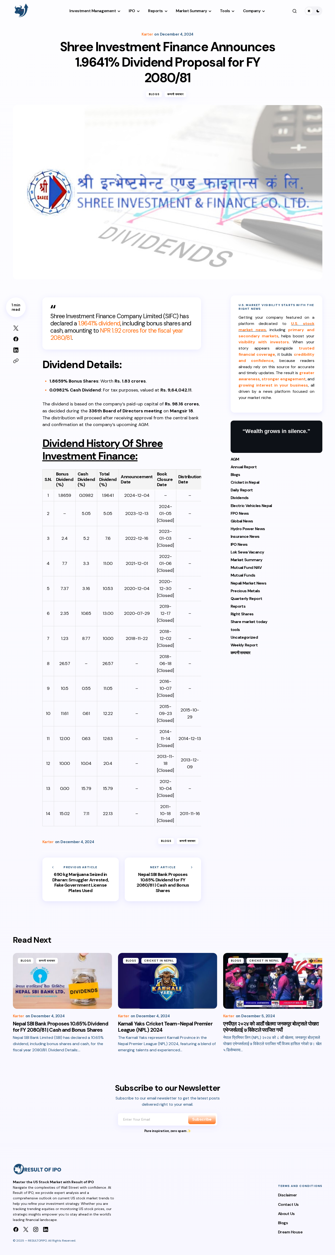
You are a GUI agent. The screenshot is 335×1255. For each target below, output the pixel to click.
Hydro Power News (248, 529)
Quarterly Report (246, 598)
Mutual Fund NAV (246, 567)
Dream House (290, 1232)
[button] (294, 11)
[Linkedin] (46, 1229)
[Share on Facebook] (15, 339)
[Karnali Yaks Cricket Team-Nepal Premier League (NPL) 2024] (167, 981)
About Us (286, 1213)
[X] (26, 1229)
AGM (235, 459)
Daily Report (242, 490)
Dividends (240, 498)
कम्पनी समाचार (175, 94)
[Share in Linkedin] (15, 350)
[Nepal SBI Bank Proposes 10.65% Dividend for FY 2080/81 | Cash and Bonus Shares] (163, 880)
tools (235, 629)
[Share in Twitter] (15, 328)
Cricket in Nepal (245, 482)
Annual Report (244, 467)
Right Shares (242, 614)
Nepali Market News (248, 583)
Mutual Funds (243, 575)
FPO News (240, 513)
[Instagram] (36, 1229)
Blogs (154, 94)
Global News (242, 521)
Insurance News (245, 536)
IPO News (239, 544)
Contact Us (288, 1204)
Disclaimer (287, 1195)
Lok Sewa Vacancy (247, 552)
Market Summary (247, 560)
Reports (238, 606)
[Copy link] (15, 360)
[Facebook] (16, 1229)
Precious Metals (245, 590)
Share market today (249, 622)
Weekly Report (244, 645)
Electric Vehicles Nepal (251, 505)
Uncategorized (244, 637)
